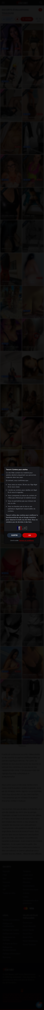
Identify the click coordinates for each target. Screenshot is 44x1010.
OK (29, 535)
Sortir (14, 535)
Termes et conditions (26, 540)
